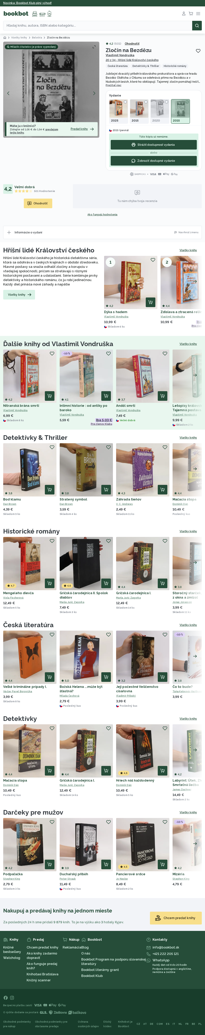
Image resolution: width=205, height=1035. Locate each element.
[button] (51, 90)
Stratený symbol (73, 499)
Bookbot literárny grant (100, 970)
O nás (85, 953)
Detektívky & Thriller (35, 437)
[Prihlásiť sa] (183, 13)
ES (167, 1024)
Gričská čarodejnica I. (133, 593)
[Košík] (191, 13)
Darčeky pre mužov (33, 812)
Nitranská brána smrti (21, 406)
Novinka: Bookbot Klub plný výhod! (27, 3)
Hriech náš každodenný (135, 780)
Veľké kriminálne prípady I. (25, 687)
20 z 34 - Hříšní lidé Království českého (132, 60)
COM (160, 1024)
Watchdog (11, 958)
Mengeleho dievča (18, 593)
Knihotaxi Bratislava (42, 974)
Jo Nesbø (122, 878)
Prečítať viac (113, 85)
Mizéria (178, 874)
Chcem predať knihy (42, 947)
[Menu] (198, 13)
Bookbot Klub (92, 976)
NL (180, 1024)
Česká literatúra (28, 625)
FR (187, 1024)
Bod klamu (12, 499)
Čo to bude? (183, 687)
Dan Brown (9, 504)
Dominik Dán (11, 785)
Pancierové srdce (131, 874)
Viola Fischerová (13, 597)
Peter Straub (68, 878)
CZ (138, 1024)
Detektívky (20, 718)
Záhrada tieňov (128, 499)
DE (152, 1024)
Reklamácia (72, 947)
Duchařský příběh (74, 874)
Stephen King (11, 878)
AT (145, 1024)
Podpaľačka (13, 874)
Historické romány (31, 531)
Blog (85, 947)
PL (200, 1024)
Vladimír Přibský (126, 695)
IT (174, 1024)
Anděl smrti (125, 406)
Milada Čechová (69, 695)
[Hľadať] (197, 25)
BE (193, 1024)
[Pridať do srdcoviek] (198, 50)
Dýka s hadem (115, 312)
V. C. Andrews (124, 504)
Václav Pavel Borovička (17, 691)
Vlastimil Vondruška (120, 55)
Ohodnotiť (132, 43)
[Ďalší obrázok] (94, 93)
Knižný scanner (38, 980)
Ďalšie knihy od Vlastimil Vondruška (58, 344)
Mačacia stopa (184, 499)
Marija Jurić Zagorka (72, 602)
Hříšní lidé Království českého (48, 250)
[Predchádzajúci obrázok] (8, 93)
